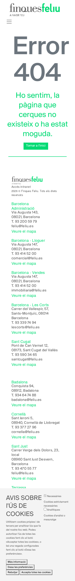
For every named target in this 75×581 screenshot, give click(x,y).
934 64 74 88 (25, 395)
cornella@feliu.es (25, 432)
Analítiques (53, 509)
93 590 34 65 (26, 355)
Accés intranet (21, 186)
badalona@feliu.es (26, 400)
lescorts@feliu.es (25, 327)
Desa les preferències (20, 567)
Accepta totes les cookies (36, 572)
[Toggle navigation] (9, 22)
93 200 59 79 (26, 222)
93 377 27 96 (25, 427)
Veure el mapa (23, 231)
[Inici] (34, 10)
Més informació (17, 562)
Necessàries (54, 496)
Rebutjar (13, 572)
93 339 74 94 (25, 323)
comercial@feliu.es (27, 258)
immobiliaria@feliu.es (28, 290)
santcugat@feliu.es (27, 359)
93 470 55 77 (25, 469)
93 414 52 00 (25, 254)
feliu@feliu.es (22, 226)
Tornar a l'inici (36, 145)
